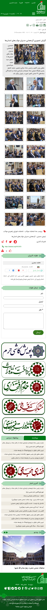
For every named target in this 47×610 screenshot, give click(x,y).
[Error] (2, 250)
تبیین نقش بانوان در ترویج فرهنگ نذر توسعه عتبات (29, 450)
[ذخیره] (45, 25)
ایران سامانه (19, 606)
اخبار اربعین (39, 19)
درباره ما (30, 584)
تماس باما (24, 584)
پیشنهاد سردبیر (12, 438)
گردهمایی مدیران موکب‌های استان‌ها (23, 236)
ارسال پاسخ (36, 270)
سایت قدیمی (13, 3)
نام (42, 293)
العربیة (21, 3)
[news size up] (28, 25)
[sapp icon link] (15, 242)
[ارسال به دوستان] (41, 25)
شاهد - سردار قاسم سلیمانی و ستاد (34, 496)
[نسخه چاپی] (37, 25)
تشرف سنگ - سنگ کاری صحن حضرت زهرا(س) (30, 526)
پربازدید (35, 438)
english (27, 3)
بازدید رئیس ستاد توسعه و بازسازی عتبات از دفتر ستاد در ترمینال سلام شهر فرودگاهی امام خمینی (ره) (23, 445)
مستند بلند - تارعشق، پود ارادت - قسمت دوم (28, 568)
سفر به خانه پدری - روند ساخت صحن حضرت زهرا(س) (28, 499)
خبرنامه (17, 584)
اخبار (44, 19)
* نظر (41, 310)
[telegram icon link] (2, 241)
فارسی (33, 3)
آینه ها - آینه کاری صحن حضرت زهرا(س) (32, 507)
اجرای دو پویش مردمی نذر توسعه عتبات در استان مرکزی (27, 458)
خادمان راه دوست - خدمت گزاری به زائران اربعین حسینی (27, 503)
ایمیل (41, 301)
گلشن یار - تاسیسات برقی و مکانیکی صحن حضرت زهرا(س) (26, 511)
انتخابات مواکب (30, 231)
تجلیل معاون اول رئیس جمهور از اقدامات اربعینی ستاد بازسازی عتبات (24, 454)
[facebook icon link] (6, 241)
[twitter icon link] (10, 242)
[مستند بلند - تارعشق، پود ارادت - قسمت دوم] (23, 550)
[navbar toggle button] (33, 13)
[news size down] (34, 25)
